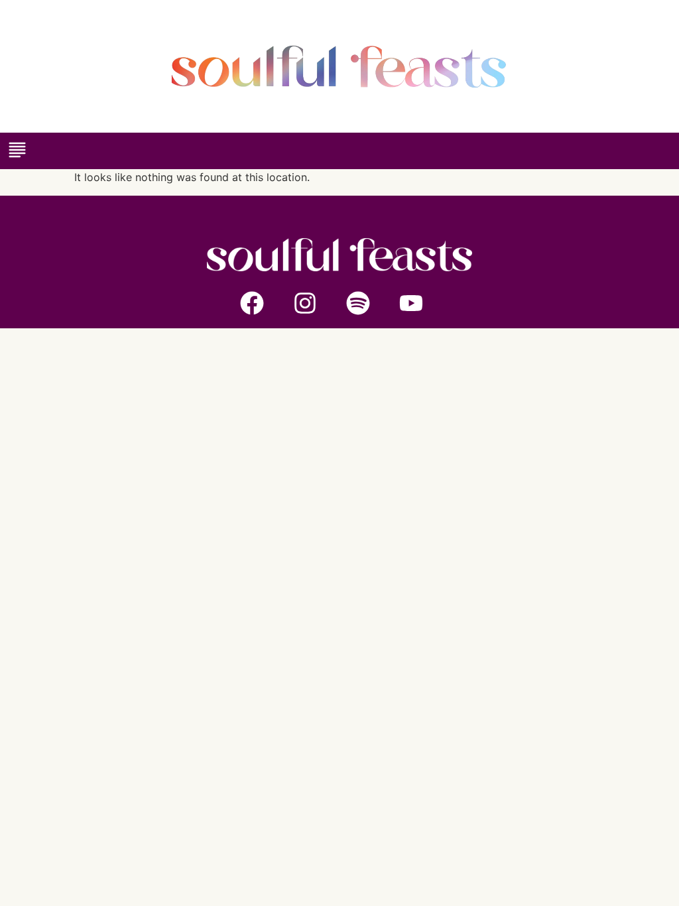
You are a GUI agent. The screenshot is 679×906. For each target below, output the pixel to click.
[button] (17, 151)
